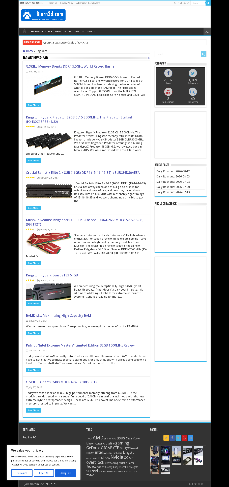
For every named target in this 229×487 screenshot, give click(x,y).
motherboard (92, 458)
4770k (89, 438)
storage (102, 471)
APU (114, 438)
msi (101, 458)
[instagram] (188, 3)
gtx (127, 448)
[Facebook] (178, 3)
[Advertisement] (147, 16)
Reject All (43, 473)
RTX (104, 467)
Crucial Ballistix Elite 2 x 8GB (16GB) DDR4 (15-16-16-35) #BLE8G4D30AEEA (83, 173)
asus (121, 437)
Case (129, 438)
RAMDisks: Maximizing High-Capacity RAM (58, 316)
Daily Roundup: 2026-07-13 (173, 192)
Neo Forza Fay (51, 42)
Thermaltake (113, 472)
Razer (131, 462)
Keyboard (117, 453)
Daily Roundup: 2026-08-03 (173, 176)
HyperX (90, 452)
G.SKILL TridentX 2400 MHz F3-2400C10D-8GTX (61, 382)
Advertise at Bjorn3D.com (88, 3)
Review (91, 467)
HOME (24, 31)
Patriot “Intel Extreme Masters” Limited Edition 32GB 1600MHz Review (80, 345)
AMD (98, 438)
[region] (43, 462)
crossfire (108, 443)
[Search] (208, 3)
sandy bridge (113, 467)
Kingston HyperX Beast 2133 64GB (52, 275)
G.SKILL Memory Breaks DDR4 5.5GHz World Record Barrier (71, 66)
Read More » (33, 105)
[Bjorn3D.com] (43, 14)
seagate (134, 467)
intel (99, 452)
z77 (133, 471)
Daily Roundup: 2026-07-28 (173, 181)
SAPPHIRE (125, 467)
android (107, 439)
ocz (131, 457)
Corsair (99, 443)
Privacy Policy (66, 3)
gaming (122, 443)
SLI (88, 471)
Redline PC (29, 437)
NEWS (58, 31)
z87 (136, 472)
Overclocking (111, 463)
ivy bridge (107, 453)
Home (29, 51)
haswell (134, 448)
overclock (95, 462)
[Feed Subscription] (149, 58)
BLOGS (68, 31)
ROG (99, 467)
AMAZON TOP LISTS (85, 31)
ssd (95, 471)
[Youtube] (184, 3)
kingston (129, 453)
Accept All (66, 473)
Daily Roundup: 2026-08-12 (173, 171)
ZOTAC (90, 475)
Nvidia (116, 457)
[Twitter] (181, 3)
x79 (128, 472)
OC (126, 458)
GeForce (93, 448)
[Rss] (175, 3)
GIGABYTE (110, 447)
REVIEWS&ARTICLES (40, 31)
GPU (122, 448)
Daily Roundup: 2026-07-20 (173, 187)
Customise (22, 473)
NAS (107, 457)
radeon (123, 462)
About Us (53, 3)
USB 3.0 (123, 471)
